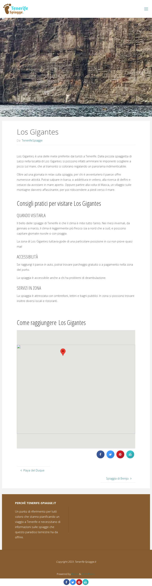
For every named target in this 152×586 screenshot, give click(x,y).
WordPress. (88, 574)
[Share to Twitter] (110, 457)
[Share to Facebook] (100, 457)
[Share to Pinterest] (120, 457)
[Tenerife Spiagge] (15, 9)
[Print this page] (130, 457)
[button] (63, 352)
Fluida (74, 574)
